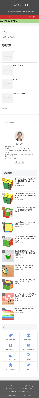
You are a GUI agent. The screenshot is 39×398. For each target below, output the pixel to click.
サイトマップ (10, 388)
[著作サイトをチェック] (16, 162)
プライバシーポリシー (29, 388)
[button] (34, 122)
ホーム (10, 386)
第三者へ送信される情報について (19, 391)
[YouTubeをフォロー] (22, 162)
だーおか (19, 144)
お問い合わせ (29, 386)
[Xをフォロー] (19, 162)
